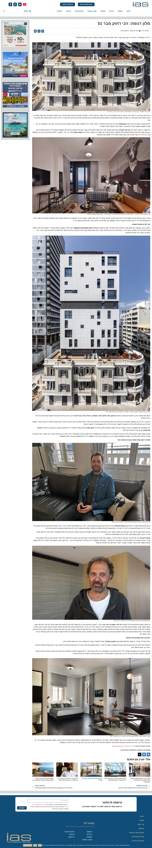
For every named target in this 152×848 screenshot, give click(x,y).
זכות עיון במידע (138, 841)
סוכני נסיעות (92, 11)
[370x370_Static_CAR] (15, 137)
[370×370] (15, 107)
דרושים (59, 11)
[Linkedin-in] (20, 4)
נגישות (141, 828)
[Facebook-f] (10, 4)
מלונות (103, 11)
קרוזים (68, 11)
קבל (40, 845)
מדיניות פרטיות (138, 837)
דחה (35, 845)
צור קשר (140, 824)
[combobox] (19, 11)
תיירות (111, 11)
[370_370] (15, 77)
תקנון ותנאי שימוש (136, 833)
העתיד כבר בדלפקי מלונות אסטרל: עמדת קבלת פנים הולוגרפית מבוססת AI (140, 780)
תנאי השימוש (42, 804)
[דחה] (149, 845)
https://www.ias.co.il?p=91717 (122, 746)
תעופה (120, 11)
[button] (42, 31)
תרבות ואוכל (79, 11)
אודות (142, 820)
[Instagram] (15, 4)
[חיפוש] (4, 11)
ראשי (128, 11)
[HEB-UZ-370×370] (15, 46)
